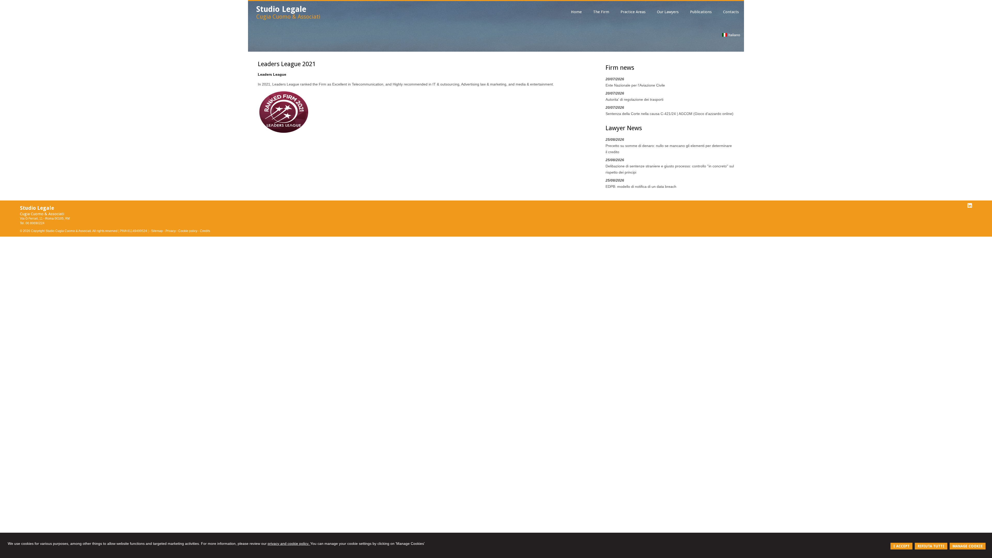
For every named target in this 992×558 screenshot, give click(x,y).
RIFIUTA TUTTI (931, 546)
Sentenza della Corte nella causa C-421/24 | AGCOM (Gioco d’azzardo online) (669, 114)
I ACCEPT (901, 546)
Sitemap (157, 231)
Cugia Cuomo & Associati (288, 16)
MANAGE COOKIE (967, 546)
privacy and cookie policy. (289, 543)
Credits (205, 231)
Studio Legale (281, 9)
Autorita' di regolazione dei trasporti (634, 99)
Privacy (170, 231)
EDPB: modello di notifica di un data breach (641, 186)
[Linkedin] (969, 205)
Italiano (734, 35)
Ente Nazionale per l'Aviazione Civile (635, 85)
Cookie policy (187, 231)
